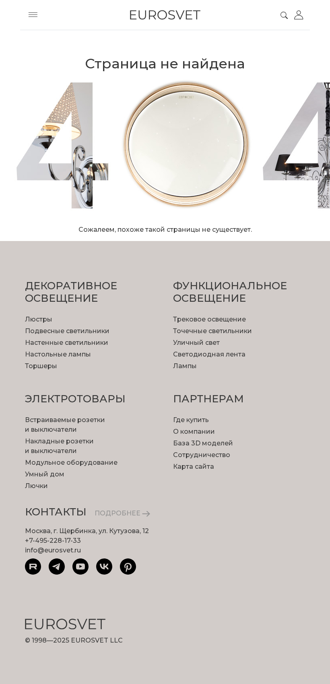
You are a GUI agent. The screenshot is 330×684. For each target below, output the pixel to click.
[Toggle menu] (33, 15)
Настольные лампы (58, 354)
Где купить (191, 420)
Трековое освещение (209, 319)
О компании (194, 431)
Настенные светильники (66, 342)
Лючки (36, 486)
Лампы (185, 366)
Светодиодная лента (209, 354)
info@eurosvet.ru (53, 550)
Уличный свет (196, 342)
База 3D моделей (203, 443)
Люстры (38, 319)
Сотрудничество (201, 455)
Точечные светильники (212, 331)
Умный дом (44, 474)
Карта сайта (193, 466)
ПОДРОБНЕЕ (118, 513)
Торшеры (41, 366)
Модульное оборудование (71, 462)
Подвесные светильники (67, 331)
